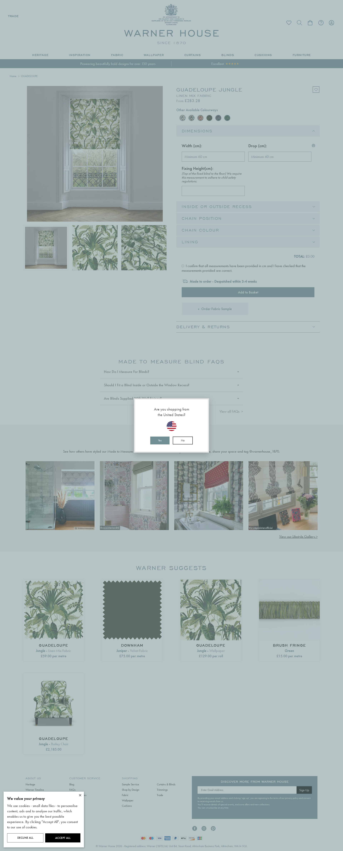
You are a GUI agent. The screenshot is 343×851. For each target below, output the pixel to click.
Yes (160, 440)
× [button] (80, 795)
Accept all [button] (62, 838)
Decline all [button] (25, 838)
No (183, 440)
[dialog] (44, 819)
